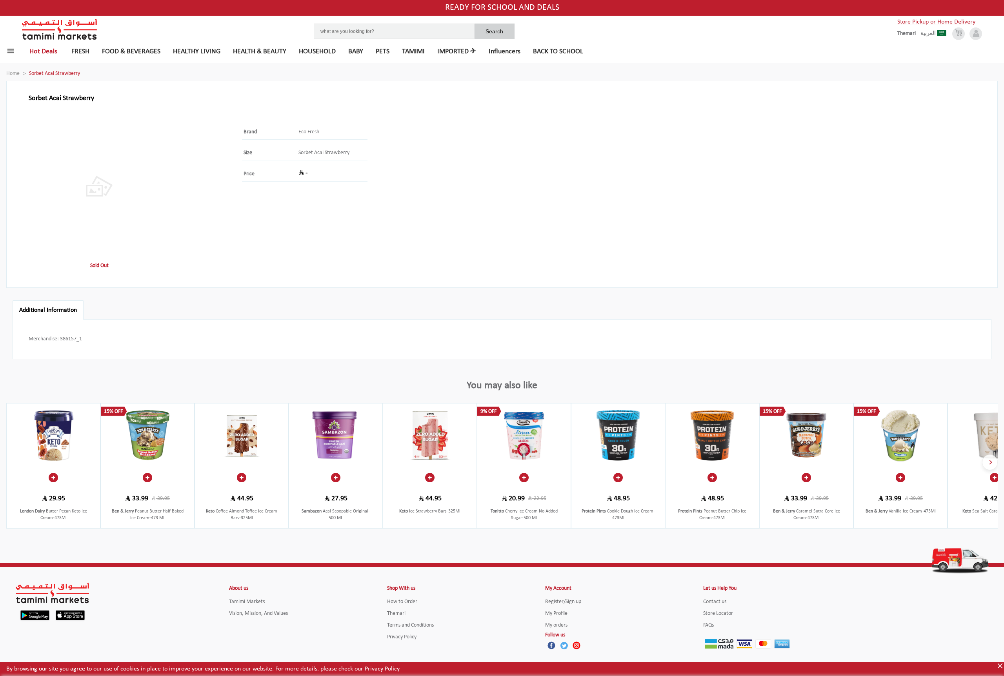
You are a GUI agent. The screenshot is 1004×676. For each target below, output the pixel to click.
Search (494, 31)
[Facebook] (551, 645)
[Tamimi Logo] (59, 29)
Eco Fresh (308, 132)
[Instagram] (576, 645)
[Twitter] (564, 645)
